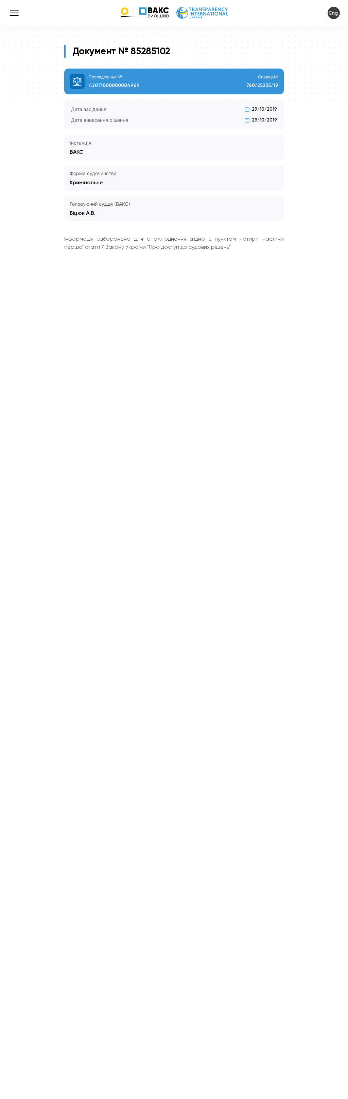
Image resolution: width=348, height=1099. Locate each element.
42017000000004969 (114, 85)
